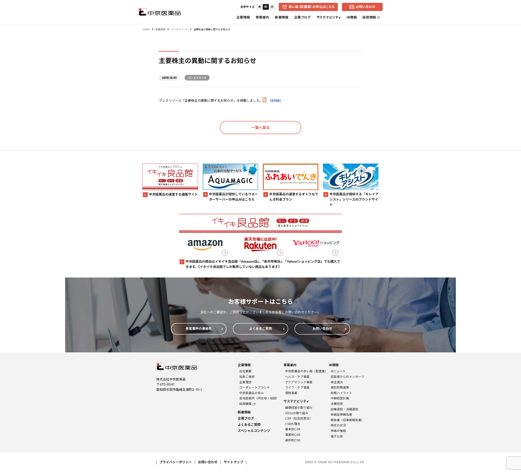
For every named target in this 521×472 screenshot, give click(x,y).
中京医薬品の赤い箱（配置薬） (306, 371)
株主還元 (337, 382)
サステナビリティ (328, 17)
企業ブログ (302, 17)
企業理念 (245, 382)
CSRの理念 (292, 424)
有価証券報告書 (341, 414)
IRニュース (338, 371)
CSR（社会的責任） (298, 418)
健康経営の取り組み (299, 408)
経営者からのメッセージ (347, 377)
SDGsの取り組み (296, 413)
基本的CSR (292, 429)
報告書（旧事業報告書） (347, 420)
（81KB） (275, 100)
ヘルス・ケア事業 (297, 377)
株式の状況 (338, 425)
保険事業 (291, 393)
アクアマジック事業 (298, 382)
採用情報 (369, 17)
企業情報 (243, 17)
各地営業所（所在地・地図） (259, 398)
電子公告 (337, 436)
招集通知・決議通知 (344, 409)
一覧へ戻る (260, 128)
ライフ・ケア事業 (297, 387)
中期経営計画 (340, 398)
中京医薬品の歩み (251, 393)
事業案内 (262, 17)
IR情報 (352, 17)
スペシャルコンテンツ (254, 431)
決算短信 (337, 404)
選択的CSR (292, 440)
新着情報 (282, 17)
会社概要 (245, 371)
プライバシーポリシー (175, 462)
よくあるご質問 (249, 425)
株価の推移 (338, 431)
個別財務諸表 (340, 387)
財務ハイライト (341, 393)
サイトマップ (233, 462)
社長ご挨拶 (247, 377)
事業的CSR (292, 435)
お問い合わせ (208, 462)
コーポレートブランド (254, 387)
